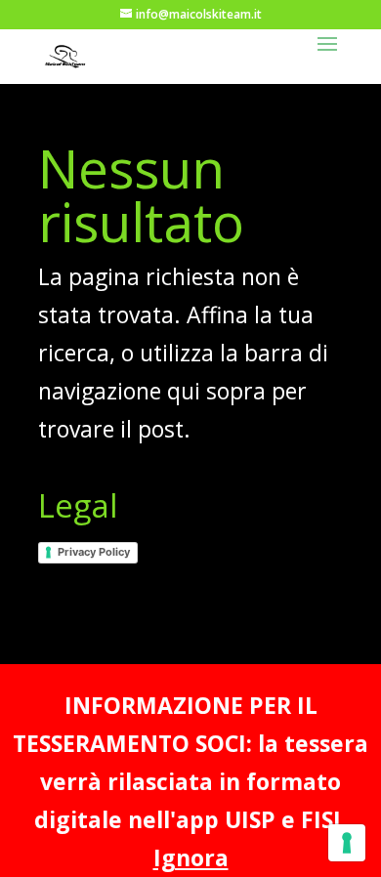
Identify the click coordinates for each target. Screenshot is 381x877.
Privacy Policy (94, 552)
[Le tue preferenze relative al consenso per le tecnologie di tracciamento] (346, 842)
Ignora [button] (191, 857)
